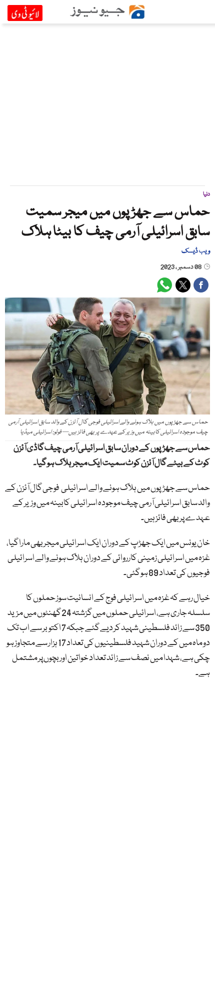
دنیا (206, 194)
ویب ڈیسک (196, 251)
